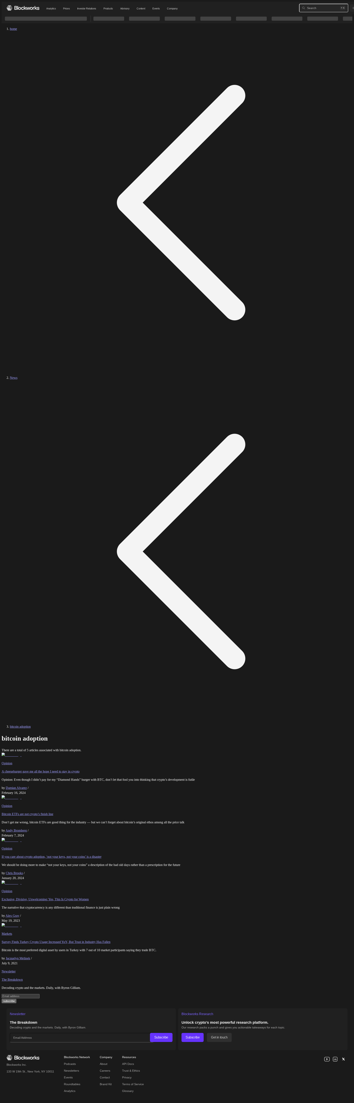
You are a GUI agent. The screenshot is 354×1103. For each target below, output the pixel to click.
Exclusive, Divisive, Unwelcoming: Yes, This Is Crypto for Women (45, 899)
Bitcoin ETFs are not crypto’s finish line (27, 814)
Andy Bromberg (16, 830)
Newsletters (71, 1070)
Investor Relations (86, 8)
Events (156, 8)
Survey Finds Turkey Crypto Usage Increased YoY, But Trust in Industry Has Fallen (56, 942)
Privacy (127, 1077)
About (103, 1064)
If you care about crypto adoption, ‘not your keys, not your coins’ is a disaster (51, 856)
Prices (66, 8)
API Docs (128, 1064)
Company (172, 8)
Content (141, 8)
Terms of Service (133, 1084)
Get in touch (219, 1037)
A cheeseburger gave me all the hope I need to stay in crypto (40, 771)
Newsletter (9, 971)
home (13, 29)
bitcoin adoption (20, 726)
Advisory (124, 8)
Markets (7, 933)
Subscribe (161, 1037)
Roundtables (72, 1084)
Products (108, 8)
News (13, 377)
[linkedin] (335, 1059)
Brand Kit (106, 1084)
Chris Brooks (14, 873)
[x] (343, 1059)
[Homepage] (23, 7)
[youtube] (327, 1059)
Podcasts (70, 1064)
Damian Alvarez (16, 788)
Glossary (128, 1091)
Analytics (51, 8)
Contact (105, 1077)
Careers (105, 1070)
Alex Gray (12, 915)
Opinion (7, 763)
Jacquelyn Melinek (18, 958)
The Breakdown (12, 979)
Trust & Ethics (131, 1070)
